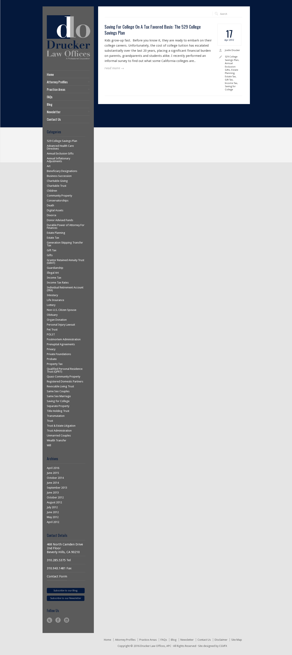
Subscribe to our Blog (65, 590)
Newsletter (53, 111)
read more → (114, 68)
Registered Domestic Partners (65, 381)
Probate (52, 359)
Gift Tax (51, 250)
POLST (51, 334)
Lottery (51, 305)
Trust (50, 420)
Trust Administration (59, 430)
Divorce (51, 215)
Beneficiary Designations (62, 171)
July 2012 (52, 507)
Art (48, 166)
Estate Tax (53, 237)
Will (49, 445)
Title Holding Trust (58, 411)
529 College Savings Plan (62, 141)
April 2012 (53, 522)
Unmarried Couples (59, 435)
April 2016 (53, 468)
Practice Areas (56, 89)
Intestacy (52, 295)
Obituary (52, 314)
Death (50, 205)
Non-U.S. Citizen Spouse (61, 309)
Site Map (236, 639)
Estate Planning (56, 232)
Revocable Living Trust (60, 386)
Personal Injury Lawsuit (61, 324)
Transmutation (56, 415)
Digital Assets (55, 210)
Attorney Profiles (57, 82)
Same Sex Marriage (59, 396)
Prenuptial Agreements (61, 344)
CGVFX (223, 646)
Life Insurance (55, 300)
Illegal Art (53, 272)
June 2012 (53, 512)
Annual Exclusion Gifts (60, 153)
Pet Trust (52, 329)
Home (50, 74)
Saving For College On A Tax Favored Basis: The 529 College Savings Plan (153, 29)
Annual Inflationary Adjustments (58, 160)
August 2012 (54, 502)
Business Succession (59, 176)
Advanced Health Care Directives (60, 147)
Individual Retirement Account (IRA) (65, 289)
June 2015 (53, 472)
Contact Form (57, 576)
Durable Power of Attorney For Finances (65, 226)
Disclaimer (221, 639)
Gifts (50, 255)
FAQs (49, 96)
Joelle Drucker (232, 50)
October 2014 (55, 477)
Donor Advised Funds (60, 220)
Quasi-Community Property (63, 376)
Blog (49, 104)
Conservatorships (57, 200)
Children (52, 190)
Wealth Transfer (56, 440)
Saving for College (58, 401)
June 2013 (53, 492)
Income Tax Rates (58, 282)
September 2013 (57, 487)
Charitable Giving (57, 180)
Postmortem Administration (64, 339)
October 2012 (55, 497)
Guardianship (55, 267)
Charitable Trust (56, 185)
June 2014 (53, 482)
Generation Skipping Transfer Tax (65, 244)
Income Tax (54, 277)
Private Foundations (59, 354)
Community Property (59, 195)
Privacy (51, 349)
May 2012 (53, 517)
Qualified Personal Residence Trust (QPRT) (65, 370)
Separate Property (58, 406)
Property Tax (55, 364)
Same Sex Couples (58, 391)
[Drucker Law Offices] (69, 59)
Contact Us (54, 119)
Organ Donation (57, 319)
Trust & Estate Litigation (61, 425)
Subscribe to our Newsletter (65, 598)
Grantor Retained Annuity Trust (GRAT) (65, 261)
